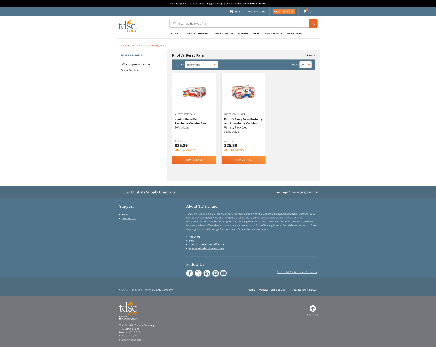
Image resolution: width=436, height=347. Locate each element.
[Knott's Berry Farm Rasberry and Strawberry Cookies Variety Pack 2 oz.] (243, 96)
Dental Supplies (198, 33)
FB (187, 271)
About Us (194, 236)
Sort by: (179, 64)
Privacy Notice (297, 289)
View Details (194, 159)
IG (213, 271)
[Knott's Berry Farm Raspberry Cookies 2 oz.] (194, 96)
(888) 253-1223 (309, 192)
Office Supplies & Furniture (135, 64)
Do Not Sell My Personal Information (297, 272)
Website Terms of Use (272, 289)
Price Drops (295, 33)
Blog (191, 240)
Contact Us (129, 218)
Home (124, 45)
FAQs (125, 214)
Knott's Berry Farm (156, 45)
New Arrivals (273, 33)
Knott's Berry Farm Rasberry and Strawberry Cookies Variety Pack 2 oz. (243, 123)
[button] (313, 23)
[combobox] (201, 64)
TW (196, 271)
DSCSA (313, 289)
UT (221, 271)
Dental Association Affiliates (206, 244)
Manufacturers (248, 33)
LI (204, 271)
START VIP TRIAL (284, 11)
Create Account (256, 11)
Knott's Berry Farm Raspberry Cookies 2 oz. (191, 121)
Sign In (239, 11)
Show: (295, 64)
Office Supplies (223, 33)
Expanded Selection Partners (206, 248)
